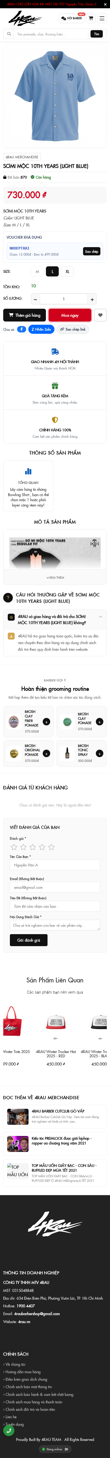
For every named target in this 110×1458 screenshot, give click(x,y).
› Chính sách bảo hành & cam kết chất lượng (38, 1394)
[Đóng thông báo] (105, 4)
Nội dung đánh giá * (25, 916)
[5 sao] (51, 847)
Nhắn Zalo (41, 329)
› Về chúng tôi (14, 1364)
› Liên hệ (10, 1416)
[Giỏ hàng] (91, 18)
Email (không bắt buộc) (27, 878)
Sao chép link (75, 329)
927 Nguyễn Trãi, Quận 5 (77, 4)
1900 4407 (26, 1305)
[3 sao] (33, 847)
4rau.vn (24, 1321)
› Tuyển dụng (13, 1424)
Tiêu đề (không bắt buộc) (28, 897)
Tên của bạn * (20, 856)
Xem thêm (56, 577)
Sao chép (91, 251)
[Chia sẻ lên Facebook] (21, 329)
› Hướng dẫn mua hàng (22, 1371)
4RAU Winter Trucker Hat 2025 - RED (44, 1053)
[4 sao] (42, 847)
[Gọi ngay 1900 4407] (8, 1430)
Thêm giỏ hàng (27, 315)
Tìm (96, 33)
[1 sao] (14, 847)
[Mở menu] (102, 18)
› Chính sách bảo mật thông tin (27, 1386)
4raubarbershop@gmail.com (37, 1313)
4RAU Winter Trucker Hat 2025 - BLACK (89, 1053)
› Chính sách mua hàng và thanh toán (32, 1401)
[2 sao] (23, 847)
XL (67, 271)
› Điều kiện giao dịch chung (25, 1379)
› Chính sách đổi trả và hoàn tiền (29, 1409)
